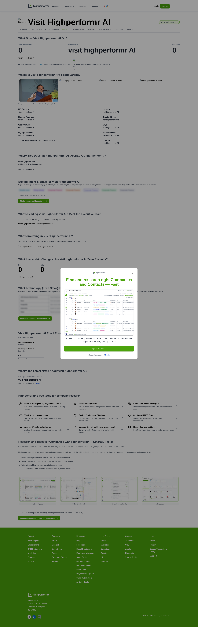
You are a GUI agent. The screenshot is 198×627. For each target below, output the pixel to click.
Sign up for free (98, 349)
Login (107, 355)
